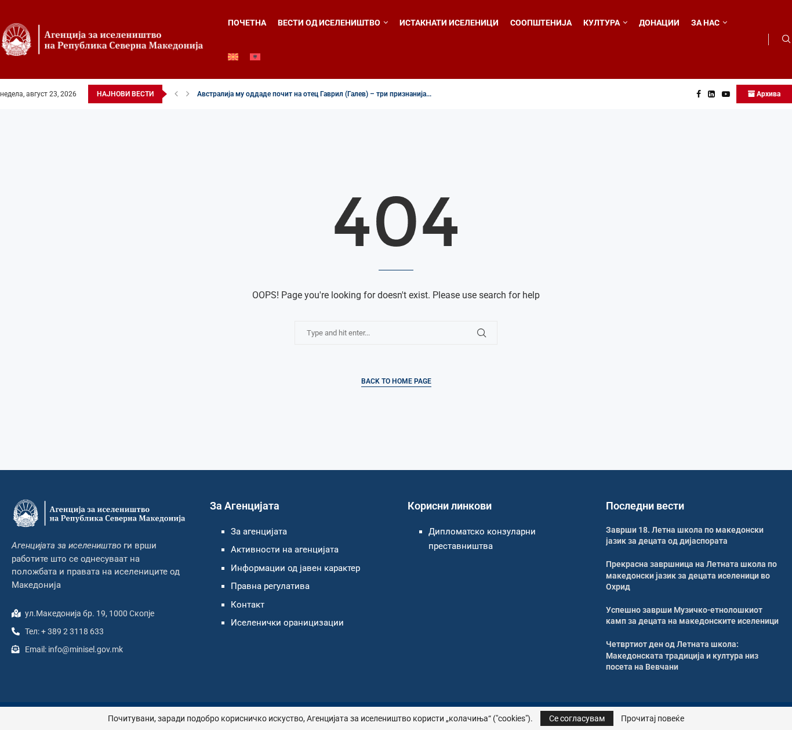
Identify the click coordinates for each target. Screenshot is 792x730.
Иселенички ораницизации (287, 622)
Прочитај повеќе (652, 718)
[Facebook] (699, 94)
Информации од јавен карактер (295, 568)
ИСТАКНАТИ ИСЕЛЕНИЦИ (449, 22)
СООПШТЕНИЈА (541, 22)
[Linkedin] (711, 94)
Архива (767, 94)
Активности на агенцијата (285, 549)
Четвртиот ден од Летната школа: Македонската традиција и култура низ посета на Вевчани (682, 655)
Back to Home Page (396, 381)
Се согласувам (577, 718)
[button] (176, 94)
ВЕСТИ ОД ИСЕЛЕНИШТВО (329, 22)
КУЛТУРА (601, 22)
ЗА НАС (705, 22)
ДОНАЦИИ (659, 22)
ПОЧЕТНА (247, 22)
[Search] (786, 39)
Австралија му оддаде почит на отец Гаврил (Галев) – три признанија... (314, 94)
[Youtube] (726, 94)
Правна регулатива (270, 586)
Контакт (247, 604)
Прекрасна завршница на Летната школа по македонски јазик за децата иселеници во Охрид (691, 575)
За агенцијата (259, 531)
